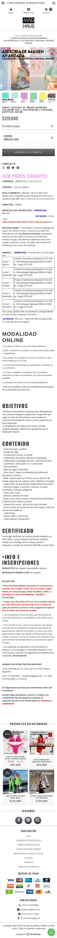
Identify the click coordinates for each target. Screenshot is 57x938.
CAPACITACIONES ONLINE (31, 36)
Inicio (17, 36)
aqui (28, 390)
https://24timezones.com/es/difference (37, 199)
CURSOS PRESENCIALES (28, 845)
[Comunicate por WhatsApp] (51, 932)
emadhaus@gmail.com (30, 909)
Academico (28, 862)
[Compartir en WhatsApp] (3, 167)
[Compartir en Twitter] (13, 167)
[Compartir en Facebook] (8, 167)
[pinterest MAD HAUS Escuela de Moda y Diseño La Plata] (28, 820)
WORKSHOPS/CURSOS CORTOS (28, 853)
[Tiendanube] (28, 935)
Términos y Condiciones (28, 866)
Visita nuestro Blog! (30, 914)
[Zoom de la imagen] (53, 50)
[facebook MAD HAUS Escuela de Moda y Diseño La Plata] (19, 820)
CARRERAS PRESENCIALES (28, 840)
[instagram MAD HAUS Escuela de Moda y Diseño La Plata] (37, 820)
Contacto (28, 858)
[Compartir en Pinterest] (18, 167)
